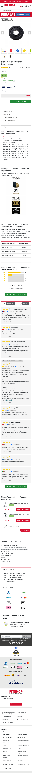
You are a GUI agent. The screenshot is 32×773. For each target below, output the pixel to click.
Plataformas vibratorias (23, 764)
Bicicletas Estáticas (22, 732)
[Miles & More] (16, 682)
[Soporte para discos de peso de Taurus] (5, 515)
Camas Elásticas (21, 737)
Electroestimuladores (8, 764)
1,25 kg (4, 71)
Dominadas (20, 760)
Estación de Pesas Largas (21, 752)
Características (8, 111)
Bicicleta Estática (7, 748)
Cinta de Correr (6, 734)
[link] (9, 592)
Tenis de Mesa (6, 740)
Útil (4, 322)
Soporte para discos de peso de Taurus (19, 514)
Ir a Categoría (25, 530)
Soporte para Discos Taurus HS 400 (18, 503)
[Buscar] (25, 6)
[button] (4, 51)
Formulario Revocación (7, 722)
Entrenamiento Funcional (6, 756)
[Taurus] (7, 19)
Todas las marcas (7, 768)
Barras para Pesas (14, 526)
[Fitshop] (10, 6)
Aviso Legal (19, 716)
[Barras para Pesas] (5, 526)
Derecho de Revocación (22, 719)
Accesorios (7, 124)
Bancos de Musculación (23, 740)
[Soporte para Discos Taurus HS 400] (5, 504)
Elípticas (5, 732)
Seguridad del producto (10, 127)
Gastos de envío (6, 719)
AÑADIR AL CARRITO (20, 101)
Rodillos (19, 748)
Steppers (5, 751)
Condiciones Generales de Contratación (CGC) (8, 713)
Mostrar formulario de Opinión (16, 294)
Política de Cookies (6, 716)
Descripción (7, 114)
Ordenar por (10, 303)
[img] (14, 87)
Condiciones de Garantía (10, 117)
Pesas (18, 743)
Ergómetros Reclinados (23, 745)
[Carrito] (30, 6)
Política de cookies (21, 712)
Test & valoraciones (9, 120)
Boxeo (4, 745)
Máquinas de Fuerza (8, 737)
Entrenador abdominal (22, 755)
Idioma (25, 303)
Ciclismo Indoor (6, 743)
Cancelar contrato (16, 704)
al (7, 698)
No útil (9, 322)
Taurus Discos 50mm (7, 10)
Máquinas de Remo (22, 734)
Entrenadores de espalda (7, 760)
